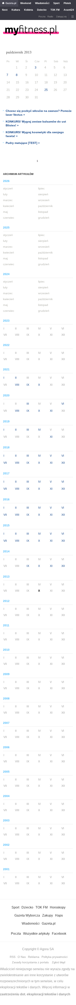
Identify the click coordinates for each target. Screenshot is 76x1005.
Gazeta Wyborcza (27, 915)
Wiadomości (42, 3)
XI (51, 410)
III (28, 403)
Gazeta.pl (10, 3)
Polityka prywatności (54, 956)
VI (62, 403)
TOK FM (55, 9)
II (16, 377)
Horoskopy (57, 907)
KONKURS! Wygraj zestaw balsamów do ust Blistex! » (36, 123)
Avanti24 (69, 9)
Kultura (16, 9)
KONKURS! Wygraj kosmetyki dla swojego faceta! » (35, 134)
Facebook (59, 933)
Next (4, 9)
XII (63, 462)
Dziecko (41, 9)
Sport (56, 3)
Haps (59, 915)
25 (46, 89)
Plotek (67, 3)
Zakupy (47, 915)
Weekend (25, 3)
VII (5, 462)
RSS (12, 956)
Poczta (42, 16)
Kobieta (28, 9)
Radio (50, 16)
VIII (17, 384)
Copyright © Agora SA (38, 949)
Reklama (33, 956)
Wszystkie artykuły (36, 933)
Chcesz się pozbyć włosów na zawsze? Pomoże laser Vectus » (39, 112)
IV (39, 429)
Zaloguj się (61, 16)
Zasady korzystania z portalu (30, 962)
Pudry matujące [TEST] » (23, 142)
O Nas (22, 956)
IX (28, 384)
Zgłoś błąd (58, 962)
